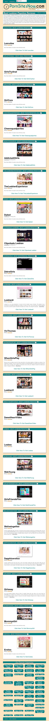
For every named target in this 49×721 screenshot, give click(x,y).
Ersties (7, 634)
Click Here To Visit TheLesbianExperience (24, 193)
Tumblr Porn (39, 707)
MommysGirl (9, 606)
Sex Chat (18, 711)
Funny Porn (39, 704)
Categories (12, 1)
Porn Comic (29, 700)
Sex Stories (8, 700)
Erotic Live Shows (29, 683)
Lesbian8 (7, 284)
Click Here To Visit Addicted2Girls (24, 165)
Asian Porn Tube (19, 666)
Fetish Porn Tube (19, 692)
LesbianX (7, 374)
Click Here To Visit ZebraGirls (24, 279)
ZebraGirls (8, 256)
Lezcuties (7, 28)
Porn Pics (29, 715)
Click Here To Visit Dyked (24, 222)
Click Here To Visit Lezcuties (25, 50)
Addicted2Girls (10, 141)
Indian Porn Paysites (8, 671)
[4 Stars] (10, 45)
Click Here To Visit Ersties (24, 657)
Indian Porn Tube (39, 666)
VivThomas (8, 315)
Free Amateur (40, 671)
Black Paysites (40, 687)
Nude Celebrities (8, 705)
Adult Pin (18, 695)
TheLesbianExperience (13, 171)
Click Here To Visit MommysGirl (25, 628)
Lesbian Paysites (40, 678)
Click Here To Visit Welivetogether (24, 537)
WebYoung (8, 456)
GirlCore (7, 84)
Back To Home (42, 13)
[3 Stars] (9, 45)
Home (6, 1)
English (20, 0)
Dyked (6, 199)
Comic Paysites (40, 701)
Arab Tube (40, 674)
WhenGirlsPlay (10, 342)
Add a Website (12, 719)
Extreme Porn (29, 705)
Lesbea (6, 429)
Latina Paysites (40, 692)
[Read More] (41, 306)
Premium (8, 695)
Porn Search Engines (19, 683)
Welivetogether (10, 511)
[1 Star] (7, 45)
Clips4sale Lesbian (11, 228)
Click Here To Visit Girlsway (24, 600)
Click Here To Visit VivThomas (24, 337)
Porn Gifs (8, 715)
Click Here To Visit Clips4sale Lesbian (24, 250)
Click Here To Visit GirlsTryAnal (24, 79)
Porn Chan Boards (40, 711)
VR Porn (19, 704)
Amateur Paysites (8, 675)
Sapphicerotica (10, 543)
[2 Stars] (8, 45)
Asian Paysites (29, 666)
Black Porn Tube (29, 687)
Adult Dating (39, 683)
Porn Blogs (19, 715)
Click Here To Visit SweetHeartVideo (24, 423)
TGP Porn (8, 711)
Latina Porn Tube (29, 692)
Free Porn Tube (8, 666)
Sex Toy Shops (19, 701)
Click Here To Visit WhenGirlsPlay (24, 369)
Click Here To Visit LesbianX (24, 396)
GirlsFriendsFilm (10, 484)
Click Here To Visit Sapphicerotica (24, 568)
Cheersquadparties (12, 113)
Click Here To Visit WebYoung (24, 478)
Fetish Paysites (8, 692)
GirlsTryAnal (9, 56)
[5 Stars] (11, 45)
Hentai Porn (18, 674)
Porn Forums (40, 696)
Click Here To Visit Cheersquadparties (25, 135)
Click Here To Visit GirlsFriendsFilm (24, 505)
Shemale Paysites (29, 671)
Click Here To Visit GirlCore (24, 107)
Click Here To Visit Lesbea (24, 450)
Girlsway (7, 574)
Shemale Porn (18, 671)
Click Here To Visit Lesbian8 (24, 309)
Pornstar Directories (8, 683)
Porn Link (29, 711)
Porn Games (29, 696)
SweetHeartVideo (11, 402)
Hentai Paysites (29, 675)
